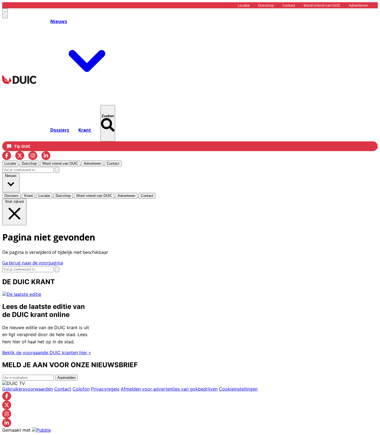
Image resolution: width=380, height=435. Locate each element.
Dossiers (60, 130)
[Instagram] (32, 155)
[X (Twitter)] (19, 155)
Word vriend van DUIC (321, 5)
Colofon (81, 389)
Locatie (244, 5)
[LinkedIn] (45, 155)
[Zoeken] (57, 170)
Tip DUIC (22, 146)
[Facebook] (6, 155)
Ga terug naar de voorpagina (32, 263)
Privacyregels (105, 389)
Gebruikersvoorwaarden (27, 389)
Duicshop (266, 5)
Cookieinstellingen (238, 389)
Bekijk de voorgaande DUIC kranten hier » (46, 352)
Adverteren (358, 5)
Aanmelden (66, 378)
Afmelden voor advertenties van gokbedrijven (169, 389)
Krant (85, 130)
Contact (288, 5)
